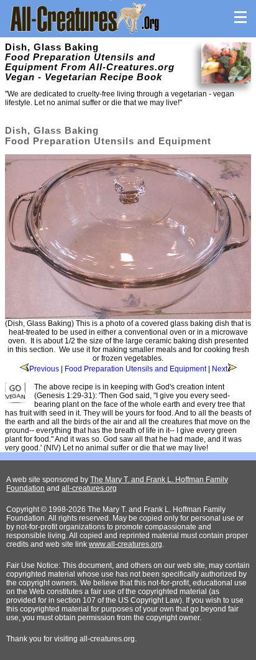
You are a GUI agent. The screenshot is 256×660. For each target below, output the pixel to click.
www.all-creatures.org (125, 544)
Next (219, 369)
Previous (44, 369)
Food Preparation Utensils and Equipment (135, 369)
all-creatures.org (89, 488)
